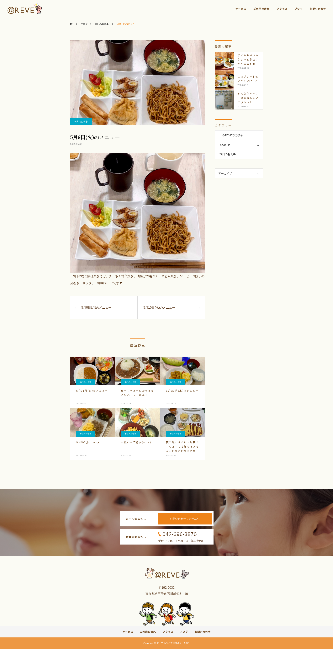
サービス (240, 9)
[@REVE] (25, 8)
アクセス (282, 9)
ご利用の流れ (261, 9)
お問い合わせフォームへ (184, 518)
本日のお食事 (81, 121)
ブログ (298, 9)
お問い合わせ (318, 9)
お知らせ (224, 144)
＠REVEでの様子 (231, 135)
